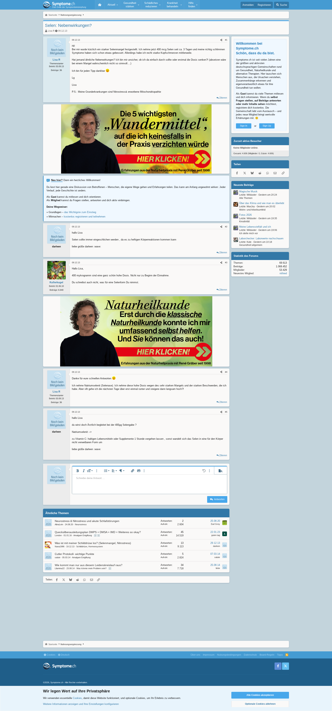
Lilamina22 (60, 568)
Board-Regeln (267, 654)
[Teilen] (221, 40)
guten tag (215, 535)
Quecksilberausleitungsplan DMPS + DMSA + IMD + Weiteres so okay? (98, 532)
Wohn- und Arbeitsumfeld (252, 210)
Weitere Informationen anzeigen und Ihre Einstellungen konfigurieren (81, 704)
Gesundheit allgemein (250, 245)
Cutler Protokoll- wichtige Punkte (74, 553)
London (58, 535)
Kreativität (244, 221)
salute (57, 557)
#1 (226, 40)
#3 (226, 262)
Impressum (208, 654)
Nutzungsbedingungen (229, 654)
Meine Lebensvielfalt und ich (255, 226)
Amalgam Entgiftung (82, 535)
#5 (226, 412)
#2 (226, 226)
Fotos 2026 (245, 215)
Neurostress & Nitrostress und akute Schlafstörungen (87, 521)
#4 (226, 372)
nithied (283, 273)
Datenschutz (250, 654)
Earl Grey (215, 524)
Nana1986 (59, 546)
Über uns (195, 654)
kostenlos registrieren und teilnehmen (84, 216)
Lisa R (51, 31)
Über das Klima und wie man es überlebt (261, 203)
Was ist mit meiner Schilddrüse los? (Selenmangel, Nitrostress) (93, 543)
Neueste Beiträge (244, 185)
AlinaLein (59, 524)
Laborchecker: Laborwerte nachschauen (261, 238)
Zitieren (223, 97)
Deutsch (65, 654)
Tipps (280, 654)
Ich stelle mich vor (248, 233)
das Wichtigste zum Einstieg (80, 212)
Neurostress (81, 524)
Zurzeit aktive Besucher (247, 141)
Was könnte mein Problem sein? (91, 568)
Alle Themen (245, 198)
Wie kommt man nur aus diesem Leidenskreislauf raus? (88, 565)
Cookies (50, 654)
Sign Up (267, 126)
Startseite (99, 5)
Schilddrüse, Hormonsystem (89, 546)
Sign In (243, 126)
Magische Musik (248, 191)
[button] (112, 5)
